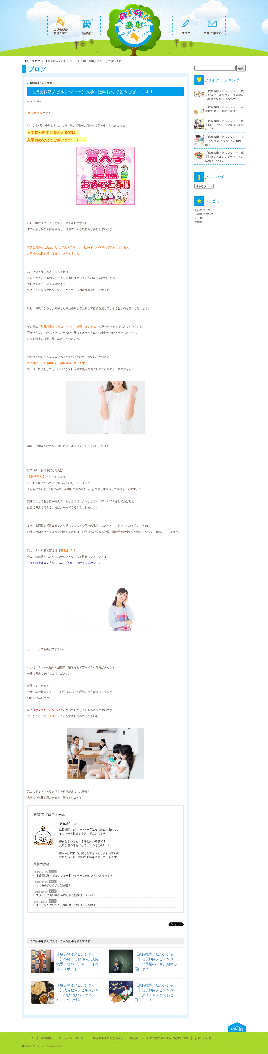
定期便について (204, 214)
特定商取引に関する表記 (108, 1038)
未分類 (53, 871)
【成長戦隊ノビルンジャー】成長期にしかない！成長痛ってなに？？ (224, 125)
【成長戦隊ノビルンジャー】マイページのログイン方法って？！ (75, 875)
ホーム (30, 1038)
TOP (25, 61)
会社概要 (46, 1038)
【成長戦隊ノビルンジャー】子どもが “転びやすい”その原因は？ (224, 140)
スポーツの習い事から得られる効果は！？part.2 (65, 895)
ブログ (36, 61)
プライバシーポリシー (72, 1038)
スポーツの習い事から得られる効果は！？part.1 (65, 905)
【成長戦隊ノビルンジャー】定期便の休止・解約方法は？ (224, 109)
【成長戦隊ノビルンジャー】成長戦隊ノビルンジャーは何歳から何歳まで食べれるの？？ (224, 95)
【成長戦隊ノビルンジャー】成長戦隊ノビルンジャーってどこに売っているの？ (224, 156)
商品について (202, 210)
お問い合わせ (203, 1038)
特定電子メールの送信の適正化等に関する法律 (159, 1038)
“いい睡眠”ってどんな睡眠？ (53, 885)
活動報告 (199, 222)
